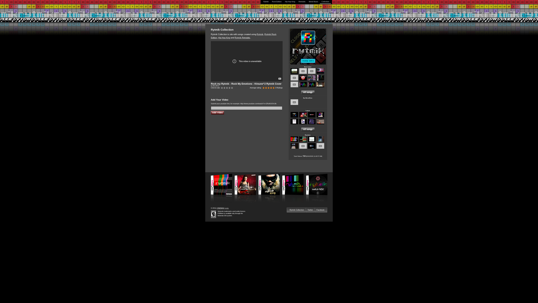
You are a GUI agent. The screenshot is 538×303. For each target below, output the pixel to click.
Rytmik (266, 2)
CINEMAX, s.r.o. (223, 208)
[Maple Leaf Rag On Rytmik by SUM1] (294, 141)
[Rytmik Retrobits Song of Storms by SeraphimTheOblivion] (303, 141)
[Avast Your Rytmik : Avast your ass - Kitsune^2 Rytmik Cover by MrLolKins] (294, 80)
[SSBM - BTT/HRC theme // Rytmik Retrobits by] (320, 141)
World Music (313, 2)
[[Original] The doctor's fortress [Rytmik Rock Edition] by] (294, 124)
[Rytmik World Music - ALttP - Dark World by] (294, 148)
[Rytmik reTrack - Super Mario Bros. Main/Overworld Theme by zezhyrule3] (320, 73)
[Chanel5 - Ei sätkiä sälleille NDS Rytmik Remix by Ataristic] (303, 80)
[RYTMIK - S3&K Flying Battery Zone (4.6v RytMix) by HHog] (312, 80)
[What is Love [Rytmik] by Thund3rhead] (320, 87)
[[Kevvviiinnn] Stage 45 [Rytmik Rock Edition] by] (320, 124)
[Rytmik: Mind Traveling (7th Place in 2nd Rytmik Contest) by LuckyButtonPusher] (294, 73)
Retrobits (302, 2)
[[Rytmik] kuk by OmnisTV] (294, 87)
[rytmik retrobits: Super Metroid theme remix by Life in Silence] (303, 73)
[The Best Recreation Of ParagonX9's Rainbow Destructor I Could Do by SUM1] (312, 87)
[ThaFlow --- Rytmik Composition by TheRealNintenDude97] (312, 141)
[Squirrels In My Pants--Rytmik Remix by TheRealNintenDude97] (320, 148)
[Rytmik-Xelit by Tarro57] (303, 148)
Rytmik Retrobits (242, 37)
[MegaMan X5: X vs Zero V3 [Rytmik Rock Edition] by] (303, 117)
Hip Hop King (290, 2)
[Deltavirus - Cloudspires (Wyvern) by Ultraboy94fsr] (312, 148)
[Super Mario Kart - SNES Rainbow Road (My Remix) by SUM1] (303, 87)
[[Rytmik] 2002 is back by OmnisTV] (312, 73)
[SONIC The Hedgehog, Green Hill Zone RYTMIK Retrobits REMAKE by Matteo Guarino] (320, 80)
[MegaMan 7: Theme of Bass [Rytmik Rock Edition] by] (303, 124)
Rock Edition (277, 2)
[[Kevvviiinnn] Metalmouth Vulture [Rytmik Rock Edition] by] (312, 117)
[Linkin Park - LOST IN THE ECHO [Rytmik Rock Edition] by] (320, 117)
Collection (325, 2)
